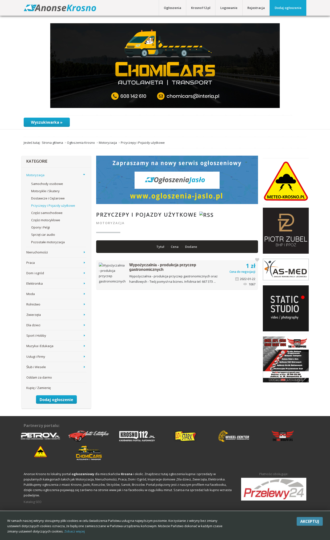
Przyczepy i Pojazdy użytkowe (53, 205)
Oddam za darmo (39, 377)
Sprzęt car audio (43, 234)
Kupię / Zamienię (38, 388)
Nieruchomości (37, 252)
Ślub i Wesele (36, 367)
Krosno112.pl (200, 8)
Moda (30, 294)
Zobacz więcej (74, 531)
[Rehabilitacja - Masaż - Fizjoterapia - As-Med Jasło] (286, 269)
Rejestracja (256, 8)
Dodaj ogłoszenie (288, 8)
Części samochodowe (47, 213)
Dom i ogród (35, 273)
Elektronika (34, 283)
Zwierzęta (33, 314)
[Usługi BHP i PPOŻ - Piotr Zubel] (286, 231)
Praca (30, 262)
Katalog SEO (33, 502)
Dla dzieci (33, 325)
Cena (175, 246)
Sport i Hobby (36, 335)
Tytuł (160, 246)
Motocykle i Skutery (45, 191)
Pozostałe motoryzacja (48, 242)
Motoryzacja (110, 223)
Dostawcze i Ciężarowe (48, 198)
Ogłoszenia (172, 8)
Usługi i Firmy (35, 356)
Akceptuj (309, 521)
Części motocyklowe (45, 220)
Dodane (191, 246)
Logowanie (228, 8)
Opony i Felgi (40, 227)
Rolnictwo (33, 304)
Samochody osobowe (47, 184)
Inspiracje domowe (161, 479)
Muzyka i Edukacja (39, 346)
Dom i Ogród (137, 479)
